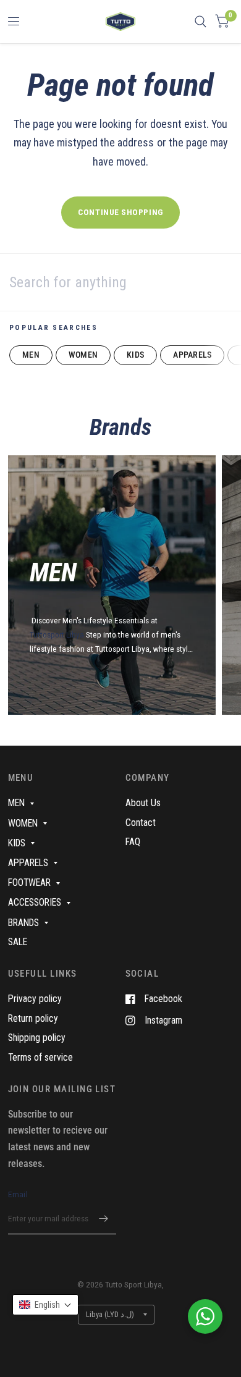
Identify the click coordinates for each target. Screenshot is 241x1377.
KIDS (135, 355)
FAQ (132, 842)
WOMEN (83, 355)
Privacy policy (35, 998)
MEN (31, 355)
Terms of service (40, 1057)
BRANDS (23, 923)
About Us (143, 803)
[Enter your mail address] (103, 1218)
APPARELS (192, 355)
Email (18, 1194)
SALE (17, 942)
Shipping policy (37, 1037)
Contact (140, 822)
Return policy (33, 1018)
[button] (45, 1305)
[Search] (200, 21)
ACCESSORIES (34, 902)
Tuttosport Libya (58, 634)
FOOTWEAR (29, 882)
